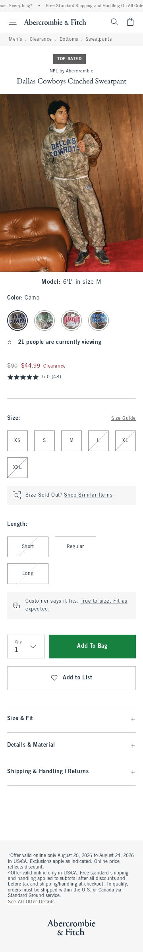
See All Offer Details (31, 902)
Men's (15, 39)
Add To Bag (92, 646)
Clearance (41, 39)
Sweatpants (98, 39)
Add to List (78, 678)
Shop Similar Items (88, 495)
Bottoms (69, 39)
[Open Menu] (9, 22)
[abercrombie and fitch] (55, 21)
